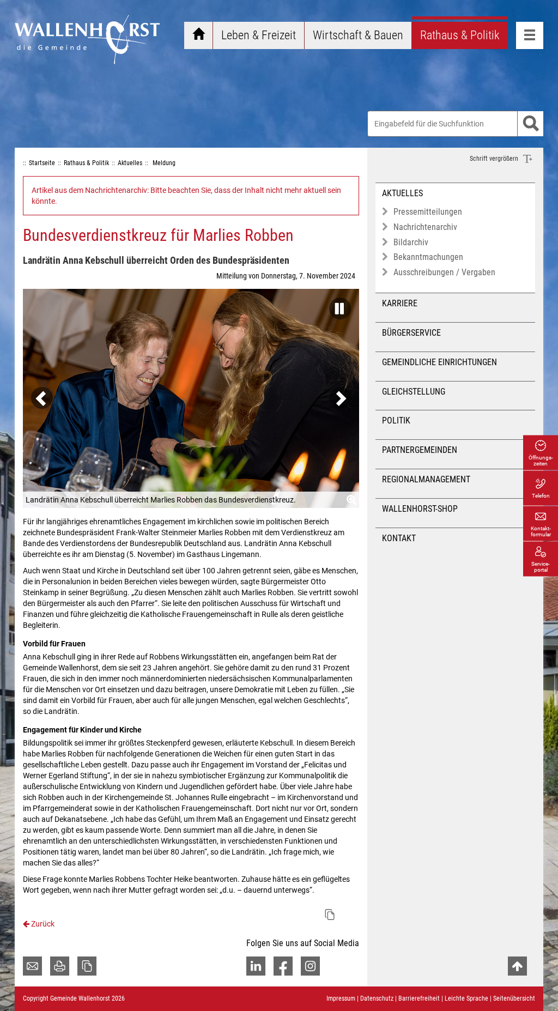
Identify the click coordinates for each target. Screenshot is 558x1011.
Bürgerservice (411, 333)
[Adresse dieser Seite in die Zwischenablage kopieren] (86, 966)
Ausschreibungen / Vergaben (444, 272)
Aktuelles (402, 193)
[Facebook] (283, 966)
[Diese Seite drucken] (59, 966)
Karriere (399, 303)
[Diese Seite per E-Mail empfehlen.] (32, 966)
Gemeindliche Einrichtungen (439, 362)
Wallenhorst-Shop (420, 509)
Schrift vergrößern (495, 158)
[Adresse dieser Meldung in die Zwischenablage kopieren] (329, 914)
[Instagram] (310, 966)
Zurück (41, 923)
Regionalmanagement (426, 479)
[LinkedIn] (255, 966)
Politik (396, 420)
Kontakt (399, 538)
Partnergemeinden (419, 450)
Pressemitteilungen (427, 212)
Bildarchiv (410, 242)
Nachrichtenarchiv (425, 227)
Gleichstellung (413, 391)
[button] (337, 305)
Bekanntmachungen (428, 257)
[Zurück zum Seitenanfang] (517, 966)
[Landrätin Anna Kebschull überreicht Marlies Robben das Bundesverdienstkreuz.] (191, 398)
